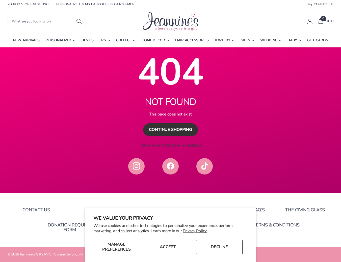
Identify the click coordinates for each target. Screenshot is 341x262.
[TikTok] (204, 166)
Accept (168, 247)
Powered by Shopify (68, 254)
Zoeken (79, 21)
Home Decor (153, 40)
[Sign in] (309, 21)
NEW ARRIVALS (26, 40)
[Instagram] (136, 166)
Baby (292, 40)
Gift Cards (317, 40)
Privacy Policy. (195, 231)
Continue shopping (170, 129)
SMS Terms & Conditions (271, 225)
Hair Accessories (192, 40)
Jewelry (222, 40)
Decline (219, 247)
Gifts (245, 40)
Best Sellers (94, 40)
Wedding (268, 40)
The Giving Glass (305, 210)
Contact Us (36, 210)
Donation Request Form (70, 227)
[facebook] (170, 166)
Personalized (58, 40)
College (124, 40)
